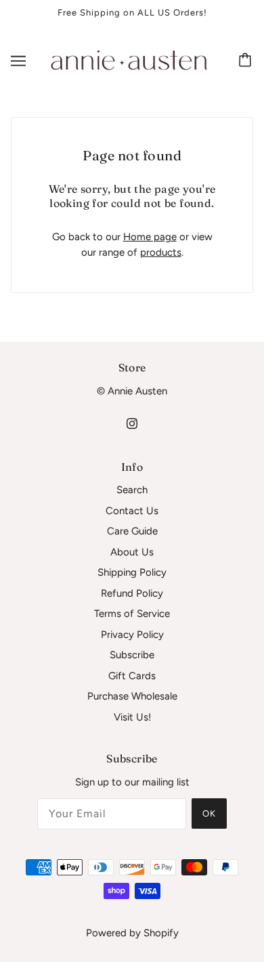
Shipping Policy (132, 572)
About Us (132, 552)
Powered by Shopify (132, 933)
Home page (150, 237)
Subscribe (132, 655)
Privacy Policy (132, 634)
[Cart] (247, 61)
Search (132, 490)
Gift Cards (132, 676)
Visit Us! (132, 717)
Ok (209, 813)
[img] (132, 422)
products (160, 252)
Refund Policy (132, 593)
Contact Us (132, 511)
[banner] (129, 59)
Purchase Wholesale (132, 696)
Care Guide (132, 531)
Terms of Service (132, 614)
